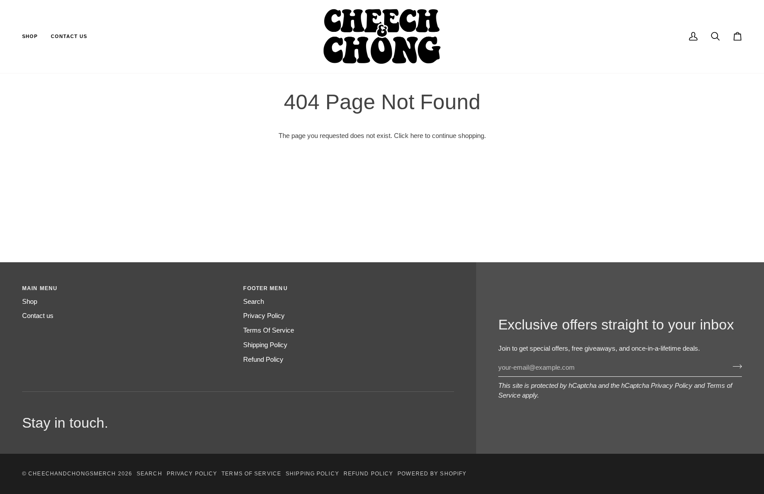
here (416, 135)
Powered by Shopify (431, 474)
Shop (29, 301)
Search (253, 301)
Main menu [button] (39, 288)
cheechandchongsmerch (72, 474)
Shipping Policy (265, 344)
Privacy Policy (671, 385)
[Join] (734, 366)
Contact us (37, 315)
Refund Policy (263, 359)
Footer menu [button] (265, 288)
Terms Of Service (268, 330)
